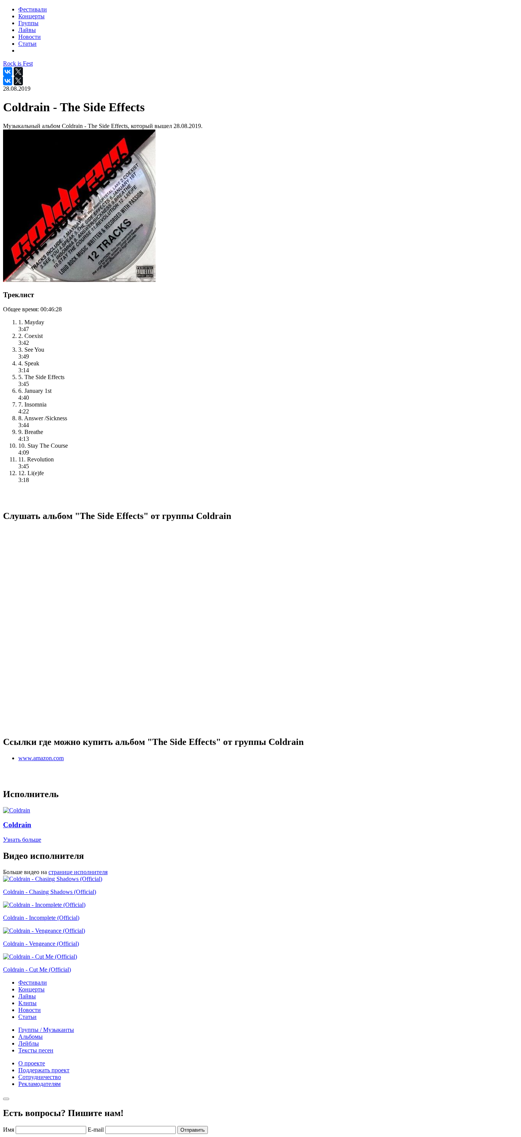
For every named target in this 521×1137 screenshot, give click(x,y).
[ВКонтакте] (7, 71)
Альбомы (30, 1036)
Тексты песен (35, 1050)
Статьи (27, 1017)
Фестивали (32, 982)
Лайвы (27, 996)
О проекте (31, 1063)
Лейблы (28, 1043)
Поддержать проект (43, 1070)
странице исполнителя (78, 872)
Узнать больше (22, 839)
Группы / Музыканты (46, 1030)
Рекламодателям (39, 1084)
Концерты (31, 989)
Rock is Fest (18, 63)
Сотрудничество (39, 1077)
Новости (29, 1010)
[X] (18, 71)
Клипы (27, 1003)
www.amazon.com (41, 758)
